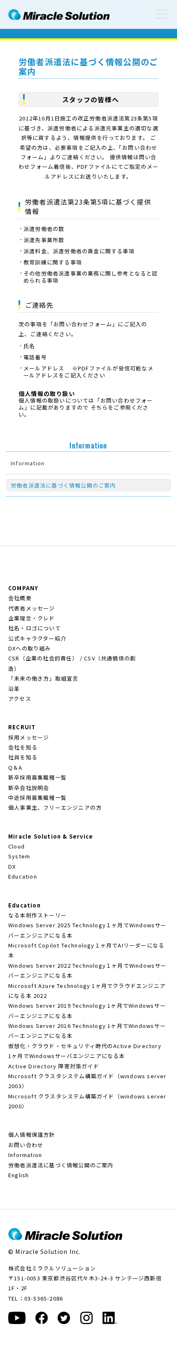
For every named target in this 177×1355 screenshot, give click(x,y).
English (18, 1175)
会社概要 (20, 598)
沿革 (14, 689)
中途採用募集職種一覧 (37, 797)
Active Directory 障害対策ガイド (53, 1066)
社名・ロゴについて (34, 628)
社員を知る (22, 757)
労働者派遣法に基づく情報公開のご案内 (63, 485)
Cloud (16, 846)
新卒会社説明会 (28, 788)
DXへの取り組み (29, 648)
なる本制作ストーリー (37, 915)
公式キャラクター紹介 (37, 638)
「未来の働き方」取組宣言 (43, 678)
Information (27, 463)
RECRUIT (21, 727)
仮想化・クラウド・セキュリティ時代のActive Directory (84, 1046)
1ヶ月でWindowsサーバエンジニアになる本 (66, 1056)
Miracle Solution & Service (50, 836)
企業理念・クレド (31, 618)
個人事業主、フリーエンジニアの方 (55, 807)
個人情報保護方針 (31, 1134)
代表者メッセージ (31, 608)
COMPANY (23, 588)
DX (12, 866)
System (19, 856)
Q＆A (15, 767)
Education (22, 876)
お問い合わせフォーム (83, 324)
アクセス (19, 698)
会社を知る (22, 747)
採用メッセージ (28, 737)
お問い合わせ (25, 1145)
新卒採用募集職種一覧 (37, 777)
